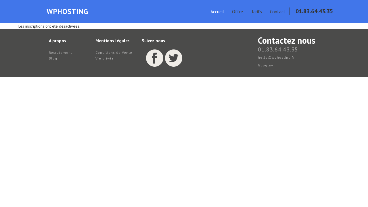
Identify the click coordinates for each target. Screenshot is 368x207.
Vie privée (104, 58)
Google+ (265, 65)
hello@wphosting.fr (276, 57)
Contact (277, 11)
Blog (53, 58)
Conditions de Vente (113, 52)
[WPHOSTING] (39, 14)
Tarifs (256, 11)
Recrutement (60, 52)
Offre (237, 11)
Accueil (217, 11)
